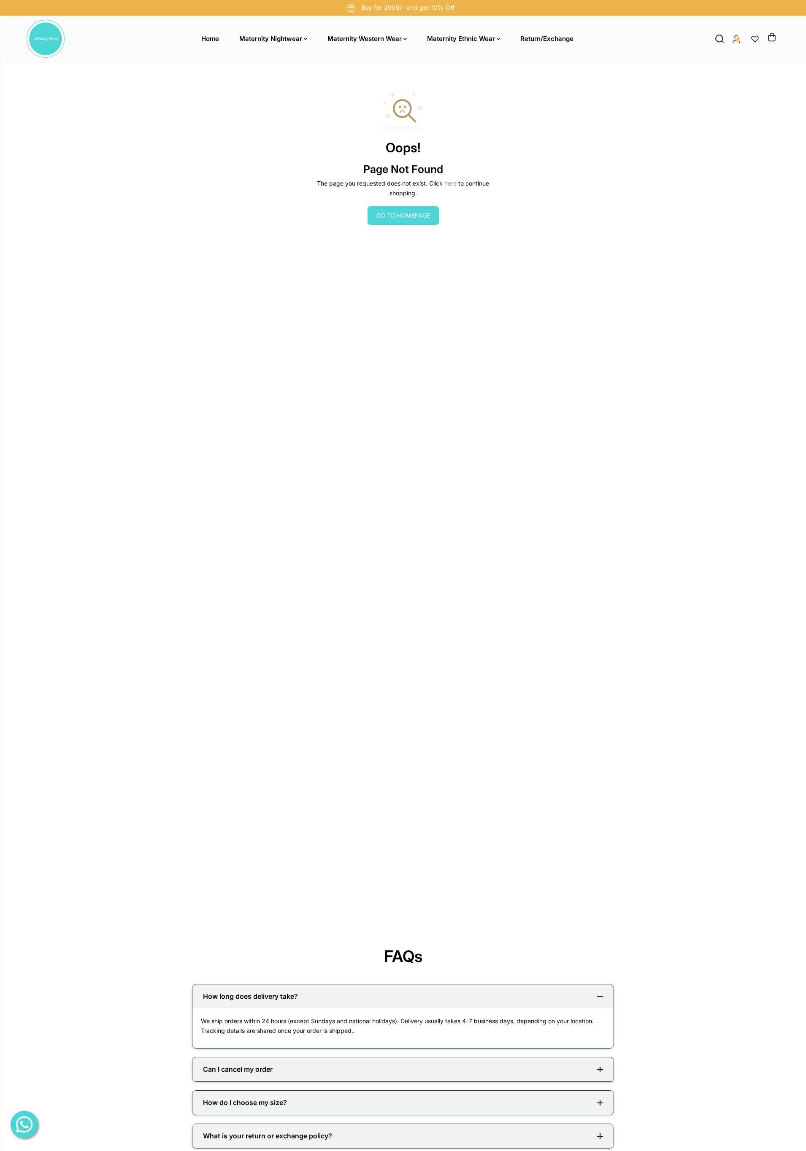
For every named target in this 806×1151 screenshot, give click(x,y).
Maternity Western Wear (365, 39)
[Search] (719, 38)
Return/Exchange (546, 39)
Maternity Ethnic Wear (462, 39)
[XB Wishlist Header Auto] (755, 39)
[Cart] (771, 37)
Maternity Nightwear (271, 39)
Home (210, 39)
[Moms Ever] (46, 39)
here (450, 183)
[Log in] (736, 38)
